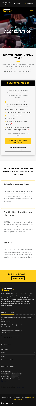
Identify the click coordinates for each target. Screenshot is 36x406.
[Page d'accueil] (7, 10)
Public (3, 352)
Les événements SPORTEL (8, 359)
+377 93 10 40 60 (7, 378)
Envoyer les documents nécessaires (18, 149)
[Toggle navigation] (31, 10)
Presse (3, 356)
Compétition (4, 349)
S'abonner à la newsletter (11, 337)
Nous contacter (5, 381)
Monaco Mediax (20, 387)
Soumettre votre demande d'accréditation (18, 141)
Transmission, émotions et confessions (12, 330)
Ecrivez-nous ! (18, 278)
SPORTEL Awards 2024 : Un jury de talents (12, 325)
